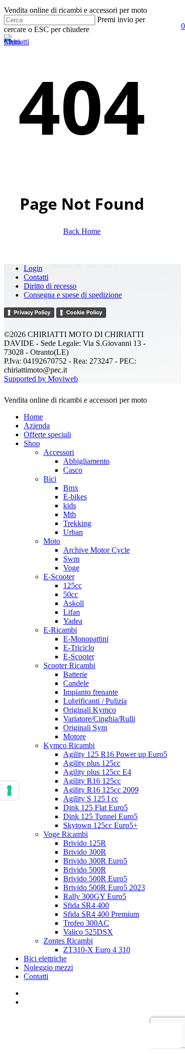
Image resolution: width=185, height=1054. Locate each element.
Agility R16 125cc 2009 (101, 790)
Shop (32, 443)
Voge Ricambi (65, 834)
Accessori (58, 452)
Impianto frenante (90, 692)
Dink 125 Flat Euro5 (95, 807)
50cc (70, 594)
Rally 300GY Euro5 (94, 896)
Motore (74, 736)
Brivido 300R (84, 852)
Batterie (75, 674)
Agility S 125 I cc (90, 798)
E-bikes (75, 496)
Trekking (77, 523)
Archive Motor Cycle (96, 550)
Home (33, 417)
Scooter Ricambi (69, 665)
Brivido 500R (84, 870)
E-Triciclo (78, 647)
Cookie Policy (84, 312)
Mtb (69, 514)
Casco (72, 470)
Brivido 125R (84, 843)
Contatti (36, 277)
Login (33, 268)
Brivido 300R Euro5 (95, 861)
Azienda (37, 425)
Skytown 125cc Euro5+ (100, 825)
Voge (71, 568)
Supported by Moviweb (41, 379)
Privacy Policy (32, 312)
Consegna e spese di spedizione (73, 295)
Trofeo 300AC (86, 923)
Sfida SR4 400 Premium (101, 914)
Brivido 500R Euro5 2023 (104, 887)
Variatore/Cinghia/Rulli (99, 719)
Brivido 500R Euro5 (95, 878)
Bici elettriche (45, 958)
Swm (71, 559)
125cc (72, 585)
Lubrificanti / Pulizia (95, 701)
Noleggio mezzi (48, 967)
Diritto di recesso (50, 286)
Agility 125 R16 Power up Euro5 (115, 754)
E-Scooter (58, 576)
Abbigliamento (86, 461)
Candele (76, 683)
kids (69, 505)
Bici (49, 479)
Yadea (72, 621)
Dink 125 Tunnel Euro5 (100, 816)
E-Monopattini (86, 639)
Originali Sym (85, 727)
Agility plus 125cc (91, 763)
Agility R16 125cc (92, 781)
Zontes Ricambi (68, 941)
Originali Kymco (89, 710)
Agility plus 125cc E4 (97, 772)
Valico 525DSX (88, 932)
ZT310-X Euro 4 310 (96, 949)
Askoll (73, 603)
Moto (51, 541)
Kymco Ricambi (69, 745)
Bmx (70, 488)
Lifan (71, 612)
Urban (73, 532)
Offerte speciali (47, 434)
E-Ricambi (60, 630)
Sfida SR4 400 (86, 905)
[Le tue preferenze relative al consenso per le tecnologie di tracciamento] (9, 790)
